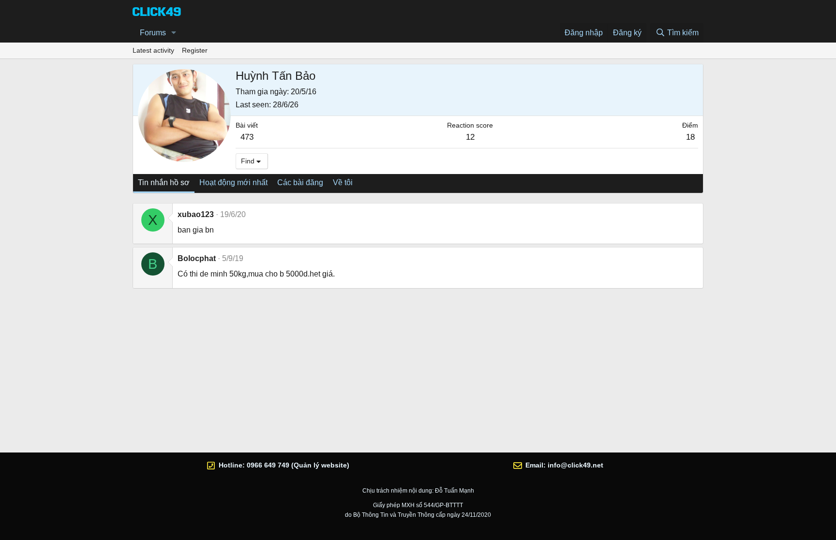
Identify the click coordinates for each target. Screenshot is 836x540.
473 (247, 137)
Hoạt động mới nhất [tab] (233, 182)
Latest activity (153, 50)
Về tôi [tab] (343, 182)
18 (690, 137)
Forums (153, 33)
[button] (174, 33)
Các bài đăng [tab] (300, 182)
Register (195, 50)
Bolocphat (197, 258)
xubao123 (196, 214)
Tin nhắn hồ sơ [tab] (164, 182)
